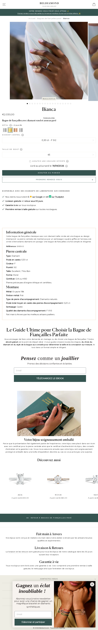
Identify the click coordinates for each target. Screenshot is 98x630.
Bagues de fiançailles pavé (49, 18)
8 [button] (45, 103)
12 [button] (55, 103)
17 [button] (68, 103)
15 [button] (63, 103)
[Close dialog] (92, 584)
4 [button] (34, 103)
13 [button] (57, 103)
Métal (12, 125)
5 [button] (37, 103)
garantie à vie (45, 566)
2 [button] (29, 103)
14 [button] (60, 103)
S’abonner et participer (33, 622)
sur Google (37, 197)
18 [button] (70, 103)
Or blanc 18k (5, 130)
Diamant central (11, 135)
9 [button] (47, 103)
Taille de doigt (11, 149)
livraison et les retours (18, 552)
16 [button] (65, 103)
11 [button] (52, 103)
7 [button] (42, 103)
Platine (21, 130)
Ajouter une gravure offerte (48, 161)
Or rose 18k (15, 130)
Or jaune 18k (10, 130)
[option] (49, 12)
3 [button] (32, 103)
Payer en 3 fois (49, 118)
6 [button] (40, 103)
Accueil (32, 18)
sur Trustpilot (58, 197)
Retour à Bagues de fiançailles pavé (51, 518)
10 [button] (50, 103)
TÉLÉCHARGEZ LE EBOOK (50, 378)
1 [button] (27, 103)
